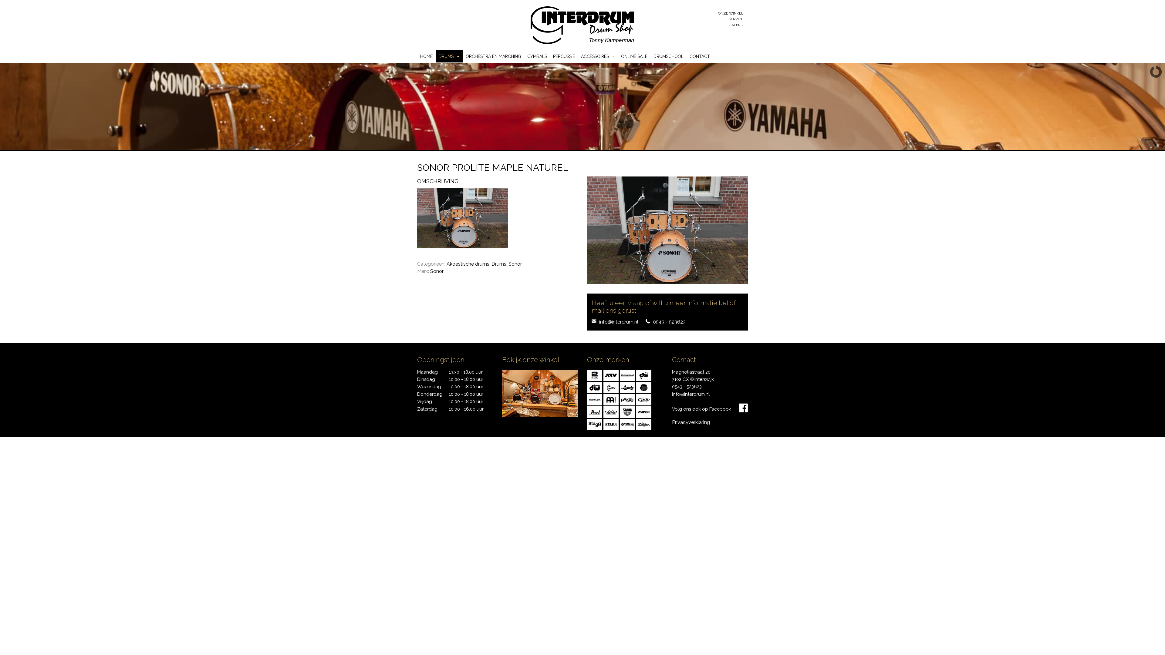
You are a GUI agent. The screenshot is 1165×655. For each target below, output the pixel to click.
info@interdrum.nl (618, 322)
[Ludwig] (627, 387)
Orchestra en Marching (493, 56)
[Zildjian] (643, 424)
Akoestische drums (468, 264)
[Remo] (611, 412)
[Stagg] (594, 424)
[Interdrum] (582, 25)
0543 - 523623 (669, 322)
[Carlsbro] (627, 375)
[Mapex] (643, 387)
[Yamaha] (627, 424)
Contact (700, 56)
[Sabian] (627, 412)
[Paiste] (627, 399)
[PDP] (643, 399)
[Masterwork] (594, 399)
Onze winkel (730, 13)
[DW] (594, 387)
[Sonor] (643, 412)
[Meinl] (611, 399)
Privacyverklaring (691, 422)
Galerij (736, 25)
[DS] (643, 375)
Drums (446, 56)
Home (426, 56)
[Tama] (611, 424)
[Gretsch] (611, 387)
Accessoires (595, 56)
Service (736, 19)
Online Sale (634, 56)
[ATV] (611, 375)
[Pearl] (594, 412)
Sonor (515, 264)
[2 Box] (594, 375)
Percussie (564, 56)
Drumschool (668, 56)
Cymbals (537, 56)
